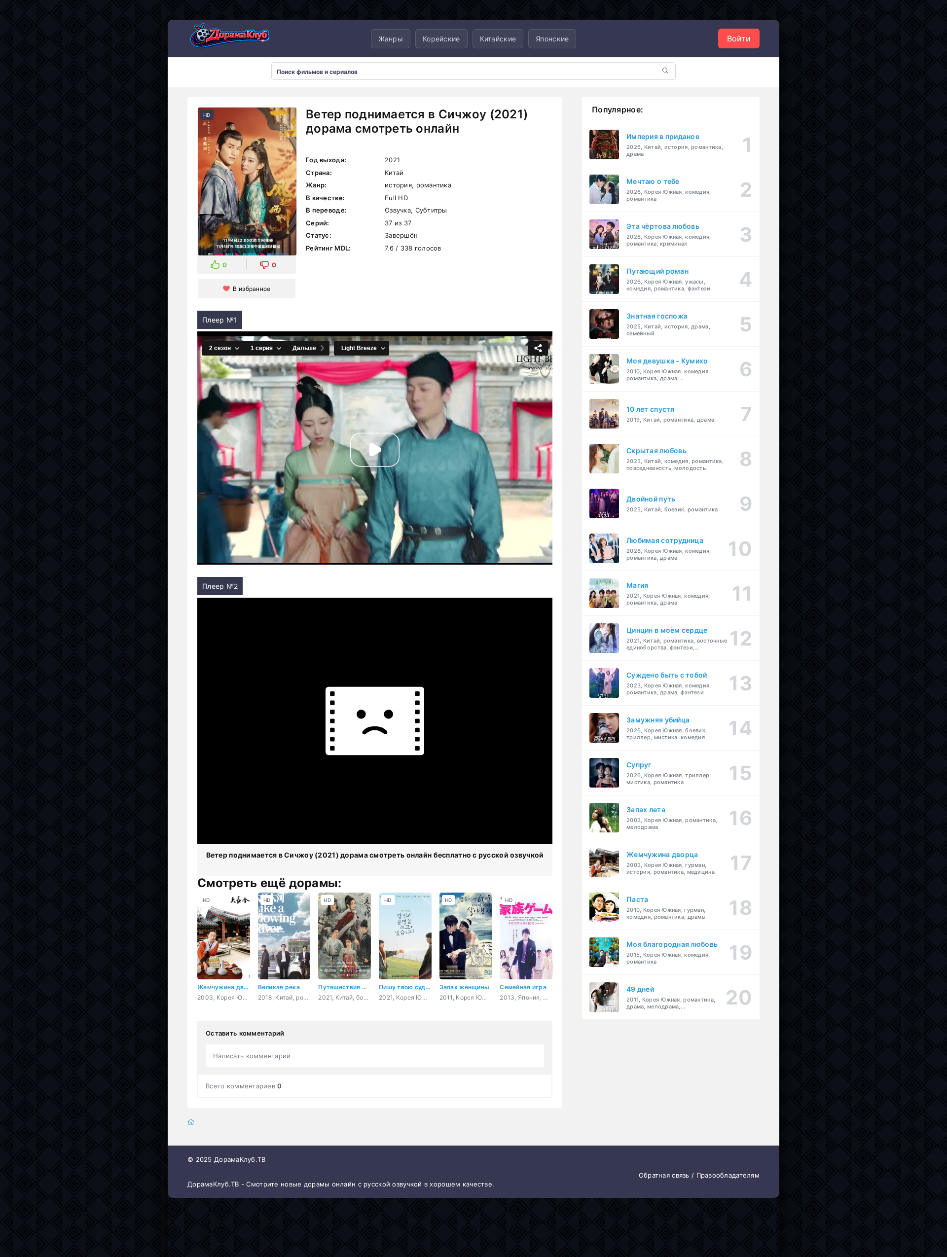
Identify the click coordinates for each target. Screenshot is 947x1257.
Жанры (390, 39)
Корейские (441, 39)
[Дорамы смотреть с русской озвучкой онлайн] (236, 38)
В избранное (251, 288)
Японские (552, 39)
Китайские (498, 39)
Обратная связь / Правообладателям (699, 1175)
